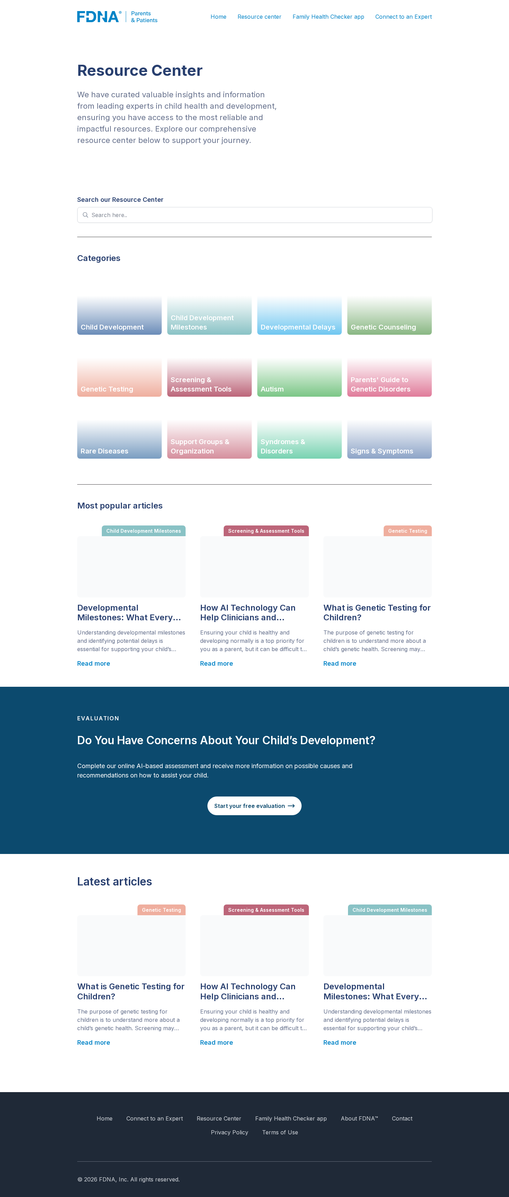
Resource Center (219, 1118)
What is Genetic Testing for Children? (377, 613)
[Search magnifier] (85, 215)
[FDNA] (122, 16)
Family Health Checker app (328, 16)
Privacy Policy (229, 1132)
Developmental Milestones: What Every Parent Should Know (125, 613)
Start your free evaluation (249, 805)
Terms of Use (280, 1132)
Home (218, 16)
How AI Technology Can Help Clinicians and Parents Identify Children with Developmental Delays (250, 613)
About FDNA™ (359, 1118)
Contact (402, 1118)
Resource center (260, 16)
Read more (93, 663)
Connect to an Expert (403, 16)
